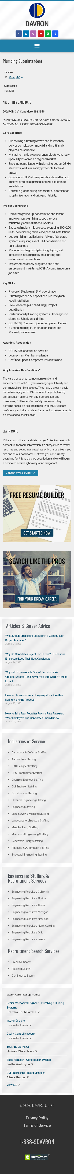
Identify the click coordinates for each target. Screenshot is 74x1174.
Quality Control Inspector (21, 1033)
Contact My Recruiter (19, 472)
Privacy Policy (37, 1118)
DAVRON (36, 23)
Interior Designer (16, 1020)
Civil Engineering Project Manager (26, 1073)
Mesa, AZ (14, 77)
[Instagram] (33, 33)
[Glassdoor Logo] (48, 33)
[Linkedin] (26, 33)
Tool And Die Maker (18, 1046)
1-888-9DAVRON (37, 1141)
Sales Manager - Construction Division (29, 1059)
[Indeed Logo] (55, 33)
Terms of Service (37, 1125)
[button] (37, 45)
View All (12, 1084)
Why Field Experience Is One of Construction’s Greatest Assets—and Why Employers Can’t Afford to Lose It (36, 677)
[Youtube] (41, 33)
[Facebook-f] (19, 33)
